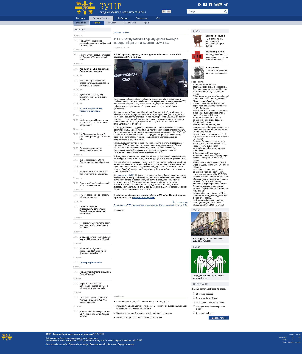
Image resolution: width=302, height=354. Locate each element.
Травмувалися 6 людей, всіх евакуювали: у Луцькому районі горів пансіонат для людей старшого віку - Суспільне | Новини (211, 128)
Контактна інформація (56, 344)
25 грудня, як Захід (204, 294)
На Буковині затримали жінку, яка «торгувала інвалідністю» (94, 172)
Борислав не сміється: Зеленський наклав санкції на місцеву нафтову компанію (94, 285)
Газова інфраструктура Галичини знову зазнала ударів (142, 301)
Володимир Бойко (215, 52)
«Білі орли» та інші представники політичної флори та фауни (215, 42)
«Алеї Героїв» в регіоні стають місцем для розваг (94, 196)
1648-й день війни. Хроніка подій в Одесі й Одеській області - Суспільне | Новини (211, 164)
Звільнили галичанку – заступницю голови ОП (91, 149)
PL (164, 11)
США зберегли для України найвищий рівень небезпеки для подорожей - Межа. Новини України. (211, 98)
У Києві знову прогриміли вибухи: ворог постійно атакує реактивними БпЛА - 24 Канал (209, 105)
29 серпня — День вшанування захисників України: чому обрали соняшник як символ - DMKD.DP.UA (210, 171)
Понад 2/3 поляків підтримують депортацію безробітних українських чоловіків (92, 210)
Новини (80, 29)
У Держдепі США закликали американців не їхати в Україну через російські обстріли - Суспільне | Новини (210, 156)
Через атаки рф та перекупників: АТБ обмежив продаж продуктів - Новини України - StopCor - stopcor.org (211, 179)
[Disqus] (151, 250)
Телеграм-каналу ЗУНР (143, 197)
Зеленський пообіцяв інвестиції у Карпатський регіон (94, 184)
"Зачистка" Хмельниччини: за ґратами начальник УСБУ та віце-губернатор (94, 299)
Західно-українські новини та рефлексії (123, 12)
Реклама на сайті (98, 344)
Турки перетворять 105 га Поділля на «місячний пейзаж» (94, 161)
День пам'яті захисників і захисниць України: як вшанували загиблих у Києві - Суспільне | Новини (210, 112)
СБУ (185, 205)
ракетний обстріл (174, 205)
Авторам (112, 344)
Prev (195, 262)
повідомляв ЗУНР (125, 175)
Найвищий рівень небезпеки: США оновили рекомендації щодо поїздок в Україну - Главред (210, 195)
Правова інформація (78, 344)
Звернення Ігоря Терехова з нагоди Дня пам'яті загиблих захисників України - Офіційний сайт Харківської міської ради (210, 187)
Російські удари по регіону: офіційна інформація (139, 317)
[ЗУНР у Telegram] (226, 5)
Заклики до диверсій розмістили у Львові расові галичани (144, 313)
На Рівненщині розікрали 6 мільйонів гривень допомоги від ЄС (95, 136)
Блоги (197, 31)
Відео (196, 247)
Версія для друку (180, 202)
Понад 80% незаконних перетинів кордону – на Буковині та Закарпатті (95, 43)
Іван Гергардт (212, 67)
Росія (161, 205)
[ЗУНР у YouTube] (218, 5)
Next (224, 262)
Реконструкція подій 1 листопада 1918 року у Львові (208, 239)
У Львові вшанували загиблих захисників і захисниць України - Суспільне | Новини (208, 119)
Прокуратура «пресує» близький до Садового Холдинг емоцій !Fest (95, 57)
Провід (126, 32)
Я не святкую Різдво (205, 313)
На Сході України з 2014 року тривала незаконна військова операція (217, 57)
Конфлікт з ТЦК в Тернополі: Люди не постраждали (94, 70)
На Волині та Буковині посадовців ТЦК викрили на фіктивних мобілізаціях (93, 250)
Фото (196, 209)
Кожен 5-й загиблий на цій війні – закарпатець (216, 71)
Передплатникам (126, 344)
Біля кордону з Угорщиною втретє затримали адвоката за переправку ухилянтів (94, 82)
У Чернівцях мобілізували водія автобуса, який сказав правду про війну (95, 225)
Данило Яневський (215, 36)
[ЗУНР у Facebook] (205, 5)
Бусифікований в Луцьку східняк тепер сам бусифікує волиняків (93, 96)
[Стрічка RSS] (199, 5)
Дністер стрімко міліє (91, 262)
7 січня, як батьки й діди (206, 298)
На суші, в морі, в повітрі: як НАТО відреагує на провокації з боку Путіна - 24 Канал (211, 136)
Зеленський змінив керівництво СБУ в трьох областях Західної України (94, 313)
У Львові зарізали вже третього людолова (91, 109)
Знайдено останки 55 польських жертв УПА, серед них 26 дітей (95, 238)
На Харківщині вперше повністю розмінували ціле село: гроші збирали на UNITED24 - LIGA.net (208, 202)
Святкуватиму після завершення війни (210, 308)
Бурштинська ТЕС (122, 205)
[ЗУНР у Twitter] (210, 5)
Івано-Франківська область (145, 205)
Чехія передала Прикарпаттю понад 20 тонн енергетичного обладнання (94, 122)
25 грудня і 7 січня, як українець (210, 302)
